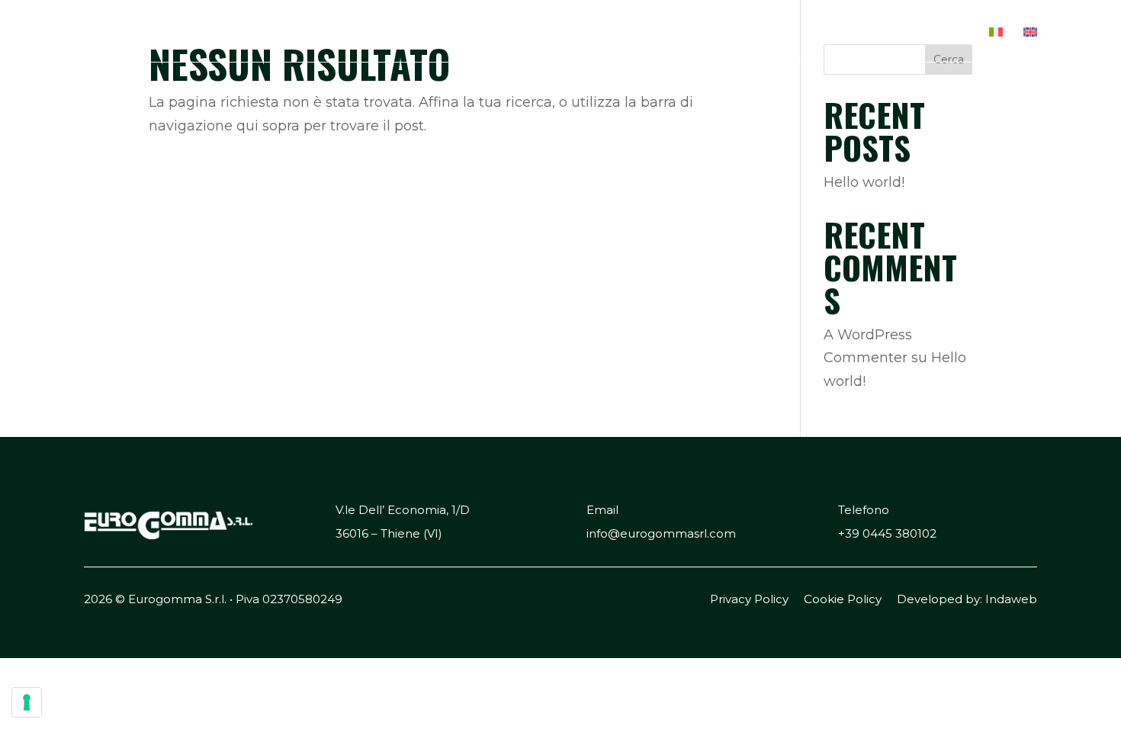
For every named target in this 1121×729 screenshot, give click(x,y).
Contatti (936, 32)
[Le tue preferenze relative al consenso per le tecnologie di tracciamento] (26, 702)
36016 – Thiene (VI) (389, 533)
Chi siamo (661, 32)
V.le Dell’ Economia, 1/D (403, 510)
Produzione (756, 32)
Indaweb (1011, 599)
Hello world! (864, 182)
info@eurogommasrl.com (661, 533)
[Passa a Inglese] (1030, 43)
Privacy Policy (749, 599)
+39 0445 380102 (887, 533)
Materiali (851, 32)
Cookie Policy (843, 599)
